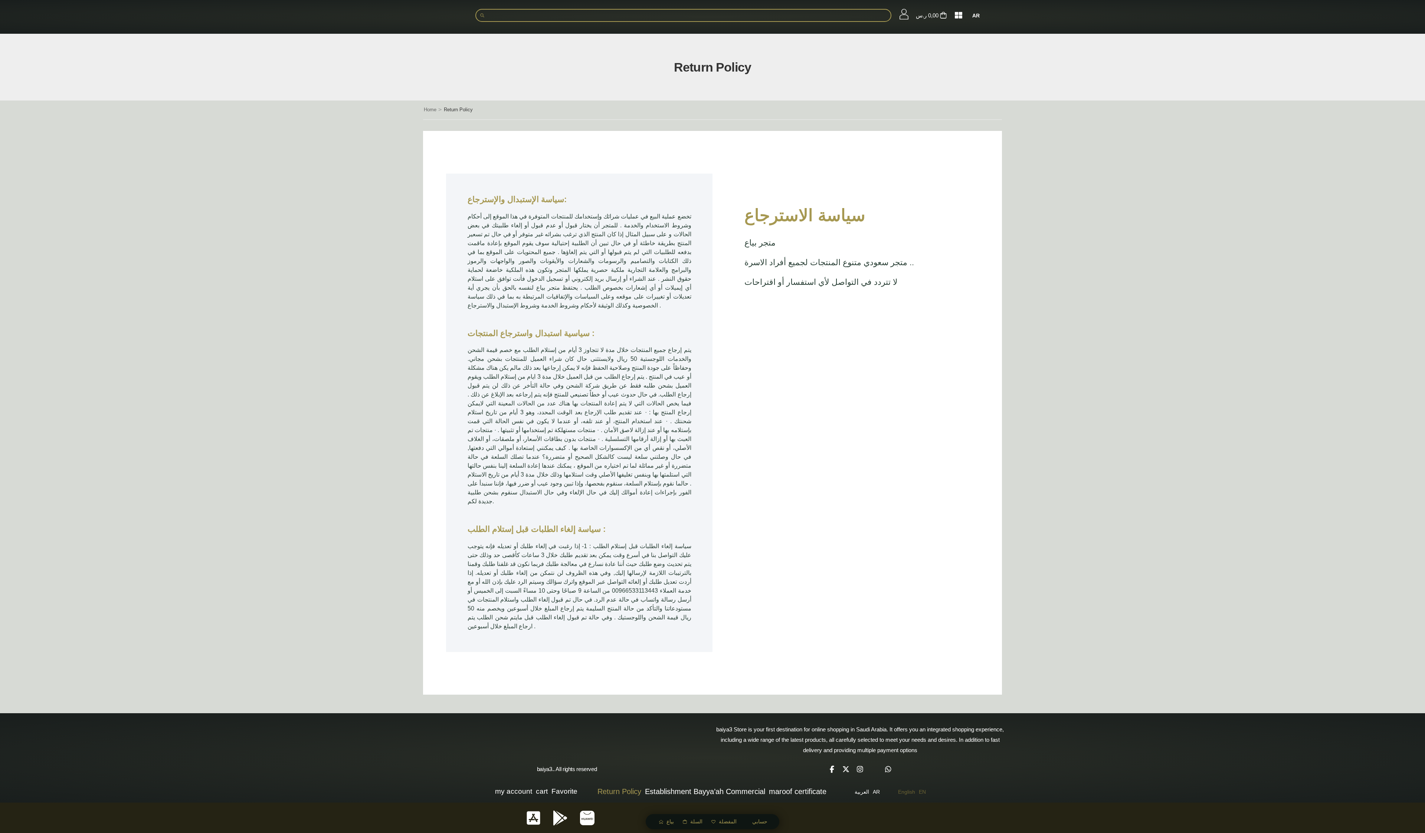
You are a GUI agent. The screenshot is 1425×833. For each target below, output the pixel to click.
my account (513, 791)
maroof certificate (797, 791)
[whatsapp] (888, 769)
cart (542, 791)
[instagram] (860, 769)
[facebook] (832, 769)
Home (430, 109)
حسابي (759, 821)
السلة (696, 821)
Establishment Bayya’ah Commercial (705, 791)
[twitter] (846, 769)
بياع (670, 821)
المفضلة (728, 821)
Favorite (564, 791)
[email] (874, 769)
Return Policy (619, 791)
